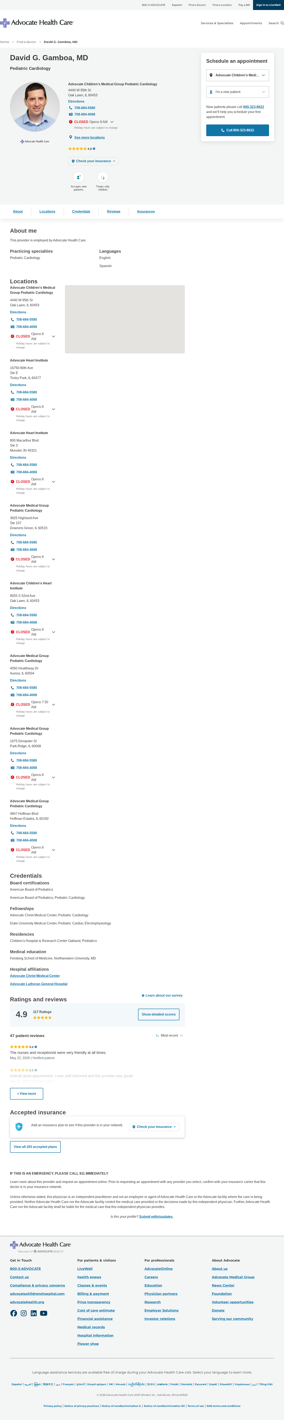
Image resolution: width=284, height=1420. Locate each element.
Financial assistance (95, 1319)
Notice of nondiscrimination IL (121, 1405)
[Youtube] (43, 1313)
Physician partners (161, 1294)
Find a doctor (26, 42)
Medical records (91, 1327)
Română (186, 1384)
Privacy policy (53, 1405)
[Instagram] (23, 1313)
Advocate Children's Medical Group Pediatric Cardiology (112, 84)
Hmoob (120, 1384)
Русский (200, 1384)
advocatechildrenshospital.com (37, 1294)
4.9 (90, 148)
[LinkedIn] (33, 1313)
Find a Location (222, 4)
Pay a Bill (244, 4)
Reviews (113, 211)
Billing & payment (93, 1294)
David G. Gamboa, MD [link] (61, 42)
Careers (151, 1277)
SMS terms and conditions (223, 1405)
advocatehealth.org (27, 1302)
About (18, 211)
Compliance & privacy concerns (37, 1285)
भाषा (111, 1384)
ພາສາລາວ (162, 1384)
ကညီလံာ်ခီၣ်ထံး (136, 1384)
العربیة (28, 1384)
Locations (47, 211)
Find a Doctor (197, 4)
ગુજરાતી (80, 1384)
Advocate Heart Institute (29, 360)
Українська (242, 1384)
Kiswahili (226, 1384)
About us (220, 1269)
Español (177, 4)
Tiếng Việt (266, 1384)
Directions (76, 101)
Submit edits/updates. (156, 1216)
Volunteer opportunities (233, 1302)
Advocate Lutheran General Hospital (38, 984)
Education (153, 1285)
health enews (89, 1277)
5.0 (31, 1046)
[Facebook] (13, 1313)
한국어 (151, 1384)
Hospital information (95, 1335)
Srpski (213, 1384)
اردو (254, 1384)
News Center (223, 1285)
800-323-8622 (253, 107)
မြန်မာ (37, 1384)
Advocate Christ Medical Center (35, 976)
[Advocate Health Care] (37, 23)
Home (4, 42)
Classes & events (92, 1285)
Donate (218, 1310)
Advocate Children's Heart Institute (31, 585)
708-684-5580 (84, 108)
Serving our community (232, 1319)
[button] (237, 75)
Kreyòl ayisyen (96, 1384)
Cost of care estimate (96, 1310)
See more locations (89, 137)
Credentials (81, 211)
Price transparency (93, 1302)
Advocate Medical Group (233, 1277)
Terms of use (196, 1405)
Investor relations (159, 1319)
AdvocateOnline (158, 1269)
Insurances (146, 211)
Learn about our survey (164, 995)
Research (152, 1302)
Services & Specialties (217, 23)
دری (58, 1384)
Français (68, 1384)
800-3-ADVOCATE (153, 4)
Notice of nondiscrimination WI (164, 1405)
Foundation (222, 1294)
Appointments (251, 23)
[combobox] (237, 92)
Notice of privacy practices (81, 1405)
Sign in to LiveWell (268, 4)
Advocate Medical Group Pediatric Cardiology (29, 508)
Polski (174, 1384)
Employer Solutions (161, 1310)
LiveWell (85, 1269)
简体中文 (48, 1384)
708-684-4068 (84, 114)
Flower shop (88, 1344)
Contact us (19, 1277)
